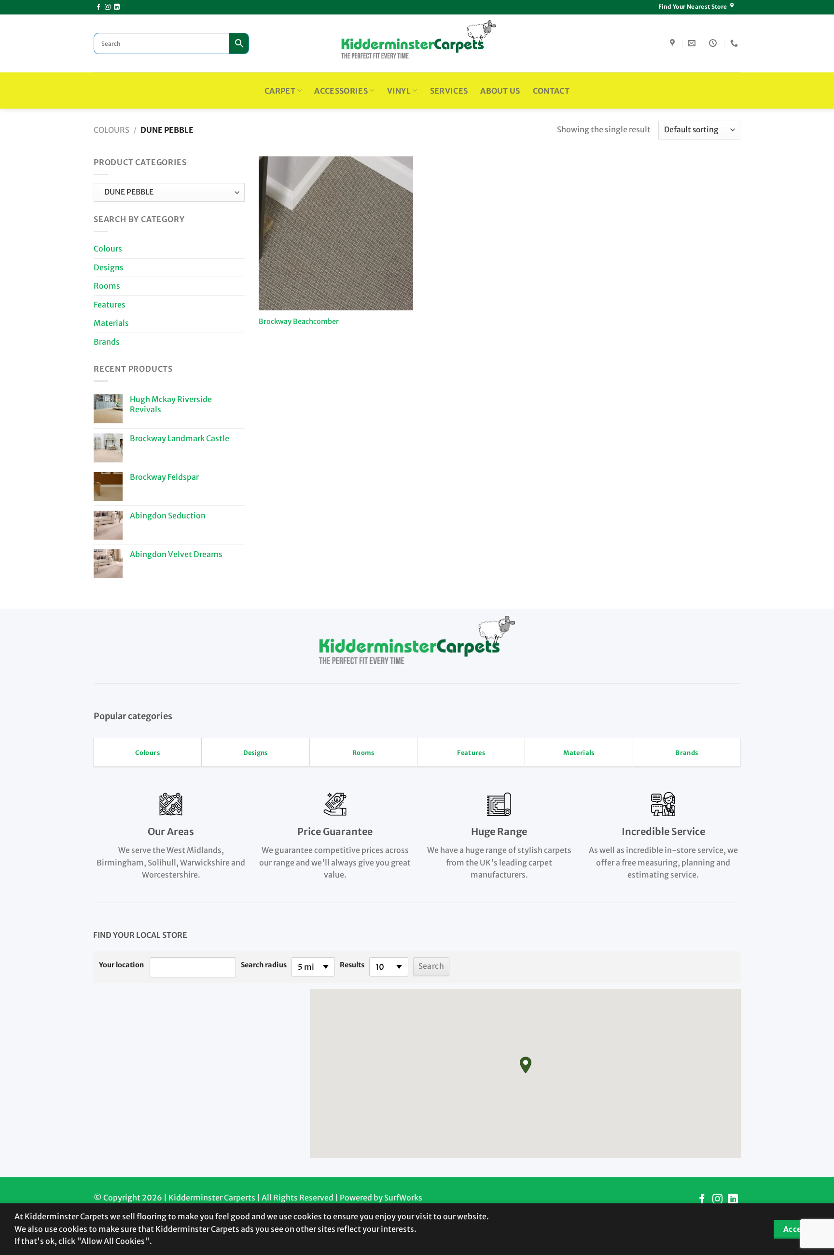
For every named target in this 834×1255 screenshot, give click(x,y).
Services (449, 91)
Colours (111, 130)
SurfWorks (403, 1197)
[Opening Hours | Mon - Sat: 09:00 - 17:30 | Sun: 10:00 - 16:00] (714, 43)
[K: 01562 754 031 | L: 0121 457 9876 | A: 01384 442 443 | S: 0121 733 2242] (735, 43)
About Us (500, 91)
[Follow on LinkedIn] (117, 7)
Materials (111, 323)
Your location (121, 965)
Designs (109, 267)
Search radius (264, 965)
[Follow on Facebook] (98, 7)
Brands (107, 342)
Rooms (107, 286)
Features (109, 304)
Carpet (279, 91)
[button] (525, 1065)
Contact (551, 91)
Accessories (341, 91)
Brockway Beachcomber (299, 321)
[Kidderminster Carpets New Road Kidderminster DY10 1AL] (673, 43)
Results (352, 965)
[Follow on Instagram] (108, 7)
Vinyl (399, 91)
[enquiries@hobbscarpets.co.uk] (693, 43)
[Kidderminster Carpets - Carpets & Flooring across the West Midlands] (417, 43)
